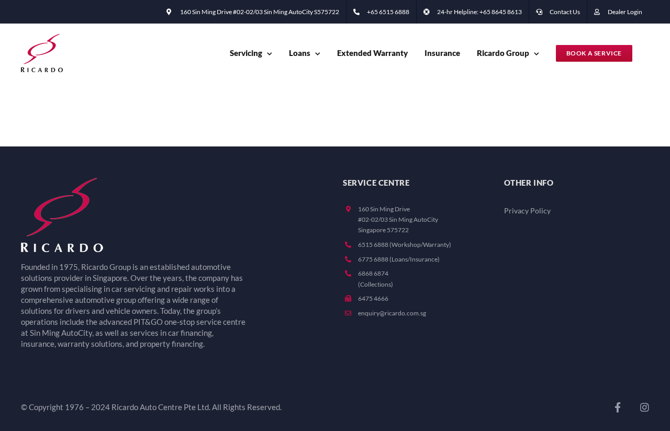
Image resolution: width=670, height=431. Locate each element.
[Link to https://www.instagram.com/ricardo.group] (644, 407)
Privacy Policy (527, 211)
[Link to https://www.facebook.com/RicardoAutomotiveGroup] (618, 407)
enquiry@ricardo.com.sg (392, 313)
